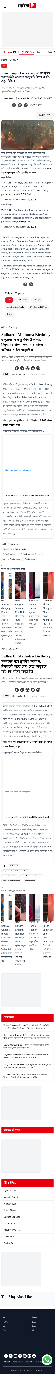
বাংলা (49, 115)
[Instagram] (20, 1356)
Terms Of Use (18, 1362)
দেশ (45, 52)
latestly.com (28, 278)
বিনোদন (34, 1317)
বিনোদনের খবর (33, 601)
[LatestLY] (27, 7)
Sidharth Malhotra (9, 554)
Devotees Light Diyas (38, 307)
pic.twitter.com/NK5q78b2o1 (16, 195)
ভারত (4, 66)
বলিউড (34, 1322)
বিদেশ (50, 52)
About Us (7, 1362)
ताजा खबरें (9, 1018)
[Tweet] (31, 284)
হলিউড (34, 1326)
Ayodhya (37, 300)
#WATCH (6, 183)
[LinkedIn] (25, 1356)
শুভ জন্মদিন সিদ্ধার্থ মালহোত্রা (11, 559)
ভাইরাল (17, 601)
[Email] (34, 1356)
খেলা (2, 601)
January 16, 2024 (27, 200)
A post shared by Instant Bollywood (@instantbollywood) (28, 495)
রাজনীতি (5, 1322)
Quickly (14, 52)
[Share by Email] (38, 368)
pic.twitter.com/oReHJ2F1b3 (15, 222)
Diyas (9, 314)
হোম (3, 328)
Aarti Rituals (22, 300)
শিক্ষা (4, 1330)
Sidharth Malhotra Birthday (31, 554)
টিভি (33, 1330)
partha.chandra (7, 98)
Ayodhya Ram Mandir (15, 307)
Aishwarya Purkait (18, 374)
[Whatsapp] (27, 368)
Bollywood (14, 544)
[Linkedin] (33, 368)
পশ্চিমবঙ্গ (38, 52)
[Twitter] (22, 368)
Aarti (9, 300)
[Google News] (29, 1356)
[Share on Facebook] (25, 284)
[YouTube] (15, 1356)
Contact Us (29, 1362)
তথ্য (4, 1326)
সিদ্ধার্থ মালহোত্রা (30, 559)
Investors (38, 1362)
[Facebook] (17, 368)
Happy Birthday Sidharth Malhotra (16, 549)
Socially (29, 52)
